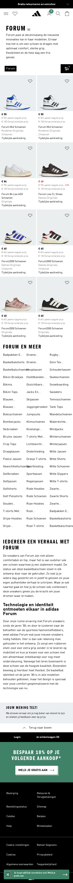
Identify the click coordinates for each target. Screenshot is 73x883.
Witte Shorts (58, 459)
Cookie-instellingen (17, 845)
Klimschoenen (35, 421)
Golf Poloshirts (12, 496)
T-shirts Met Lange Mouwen (36, 437)
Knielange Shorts (32, 430)
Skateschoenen (59, 377)
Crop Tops (9, 444)
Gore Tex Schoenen (56, 363)
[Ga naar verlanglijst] (14, 13)
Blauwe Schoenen (9, 407)
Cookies (11, 854)
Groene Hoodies (31, 355)
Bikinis (7, 384)
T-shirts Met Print (11, 512)
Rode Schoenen (36, 496)
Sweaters (56, 392)
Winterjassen (58, 444)
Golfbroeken (11, 474)
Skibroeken (10, 429)
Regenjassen (34, 481)
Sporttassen (34, 474)
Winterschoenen (60, 436)
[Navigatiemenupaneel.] (5, 13)
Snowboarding (59, 384)
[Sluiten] (8, 874)
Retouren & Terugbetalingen (46, 795)
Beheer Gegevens (47, 845)
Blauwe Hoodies (8, 400)
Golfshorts (10, 488)
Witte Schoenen (60, 466)
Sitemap (41, 806)
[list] (30, 69)
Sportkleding (34, 466)
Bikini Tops (10, 392)
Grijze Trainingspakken (14, 526)
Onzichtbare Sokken (34, 385)
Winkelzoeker (44, 826)
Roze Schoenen (36, 518)
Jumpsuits (33, 414)
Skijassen (32, 399)
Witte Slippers (59, 474)
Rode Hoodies (35, 488)
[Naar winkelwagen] (67, 13)
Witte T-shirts (59, 481)
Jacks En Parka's (32, 392)
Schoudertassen (60, 369)
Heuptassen (34, 369)
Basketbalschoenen (16, 369)
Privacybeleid (44, 854)
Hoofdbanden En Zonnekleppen (35, 378)
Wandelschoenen (61, 414)
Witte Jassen (58, 451)
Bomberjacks (12, 421)
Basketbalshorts (14, 362)
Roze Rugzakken (33, 512)
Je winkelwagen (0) (47, 737)
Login (17, 737)
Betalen (41, 816)
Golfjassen (10, 481)
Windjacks (56, 429)
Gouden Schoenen (9, 504)
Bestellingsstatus (16, 806)
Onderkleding (35, 451)
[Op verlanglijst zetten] (30, 81)
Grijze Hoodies (12, 518)
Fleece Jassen (12, 459)
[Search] (58, 13)
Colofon (10, 816)
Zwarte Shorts (59, 496)
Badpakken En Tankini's (12, 355)
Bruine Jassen (12, 436)
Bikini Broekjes (13, 377)
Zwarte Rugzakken (57, 504)
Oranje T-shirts (36, 459)
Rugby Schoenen (56, 355)
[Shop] (36, 15)
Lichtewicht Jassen (34, 445)
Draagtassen (11, 451)
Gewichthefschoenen (16, 466)
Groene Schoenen (32, 363)
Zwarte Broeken (55, 489)
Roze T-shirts (35, 526)
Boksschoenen (12, 414)
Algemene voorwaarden (19, 864)
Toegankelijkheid (47, 864)
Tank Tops (56, 407)
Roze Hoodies (35, 503)
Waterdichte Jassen (58, 422)
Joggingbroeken (37, 407)
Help (9, 826)
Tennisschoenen (60, 399)
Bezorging (12, 793)
